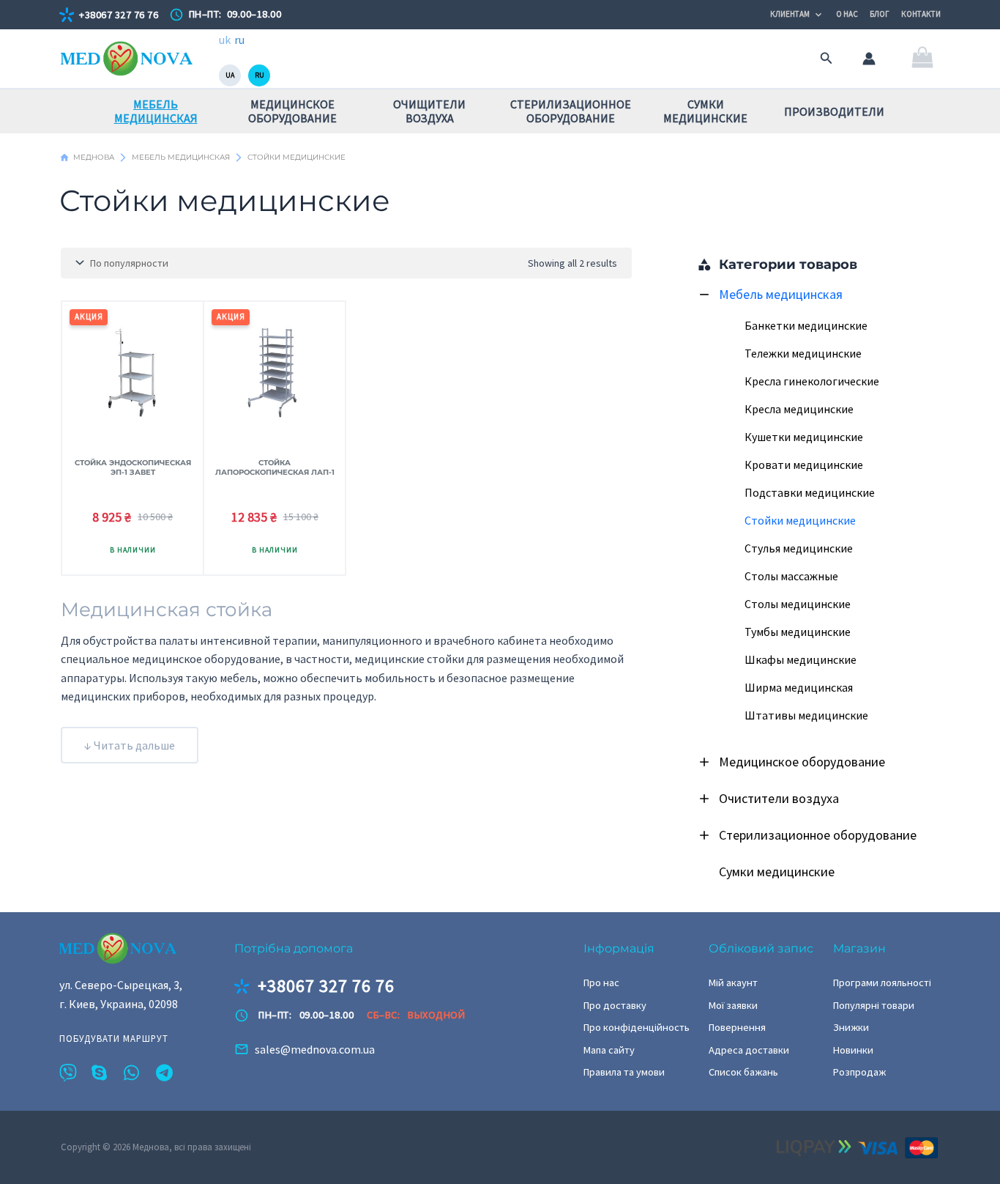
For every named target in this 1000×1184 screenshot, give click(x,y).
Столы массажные (791, 576)
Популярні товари (873, 1005)
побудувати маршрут (113, 1038)
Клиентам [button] (790, 14)
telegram (164, 1072)
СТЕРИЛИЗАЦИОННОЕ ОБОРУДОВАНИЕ (570, 111)
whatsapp (132, 1072)
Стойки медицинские (800, 520)
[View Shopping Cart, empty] (922, 59)
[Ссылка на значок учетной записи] (869, 58)
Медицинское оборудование (802, 761)
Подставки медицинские (810, 492)
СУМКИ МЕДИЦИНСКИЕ (705, 111)
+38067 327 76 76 (118, 14)
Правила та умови (624, 1072)
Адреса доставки (749, 1050)
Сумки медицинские (777, 871)
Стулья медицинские (799, 548)
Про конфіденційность (636, 1027)
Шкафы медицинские (801, 659)
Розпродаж (859, 1072)
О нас (847, 14)
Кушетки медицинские (804, 436)
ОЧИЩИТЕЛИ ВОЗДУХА (429, 111)
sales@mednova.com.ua (315, 1049)
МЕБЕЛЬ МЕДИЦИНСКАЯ (156, 111)
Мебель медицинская (781, 294)
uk (225, 39)
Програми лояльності (882, 982)
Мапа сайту (609, 1050)
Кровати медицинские (804, 464)
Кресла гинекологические (812, 381)
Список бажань (743, 1072)
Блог (879, 14)
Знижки (851, 1027)
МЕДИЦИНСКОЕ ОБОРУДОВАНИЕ (292, 111)
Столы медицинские (798, 603)
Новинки (853, 1050)
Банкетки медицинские (806, 325)
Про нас (601, 982)
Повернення (737, 1027)
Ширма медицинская (799, 687)
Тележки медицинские (803, 353)
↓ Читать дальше (129, 745)
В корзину (132, 551)
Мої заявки (733, 1005)
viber (68, 1072)
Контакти (921, 14)
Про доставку (614, 1005)
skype (100, 1072)
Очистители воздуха (779, 798)
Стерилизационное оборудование (818, 834)
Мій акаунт (733, 982)
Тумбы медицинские (798, 631)
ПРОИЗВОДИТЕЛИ (834, 111)
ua (229, 75)
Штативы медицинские (806, 715)
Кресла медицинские (799, 409)
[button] (826, 58)
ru (239, 39)
